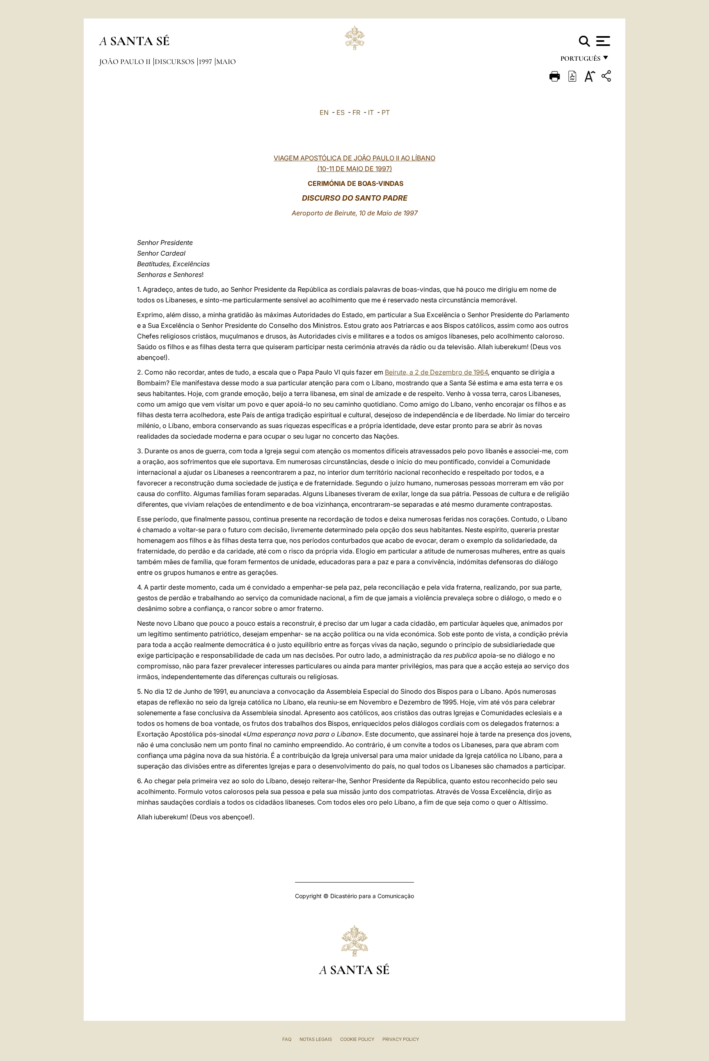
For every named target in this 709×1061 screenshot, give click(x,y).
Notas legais (316, 1039)
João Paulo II (125, 61)
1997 (206, 61)
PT (386, 112)
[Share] (607, 77)
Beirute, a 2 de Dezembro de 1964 (436, 372)
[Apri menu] (602, 41)
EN (324, 112)
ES (340, 112)
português (580, 60)
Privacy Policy (400, 1039)
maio (226, 61)
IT (371, 112)
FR (356, 112)
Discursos (175, 61)
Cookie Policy (357, 1039)
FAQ (286, 1039)
